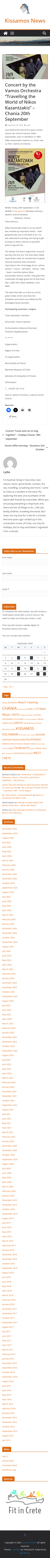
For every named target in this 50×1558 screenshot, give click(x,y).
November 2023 (9, 987)
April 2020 (7, 1182)
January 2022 (8, 1087)
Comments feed (9, 1465)
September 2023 (10, 996)
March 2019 (7, 1241)
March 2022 (7, 1078)
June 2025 (6, 901)
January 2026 (8, 869)
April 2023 (7, 1019)
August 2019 (8, 1218)
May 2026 (6, 851)
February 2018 (9, 1299)
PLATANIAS (34, 739)
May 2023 (6, 1014)
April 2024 (7, 964)
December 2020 (9, 1146)
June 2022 (6, 1064)
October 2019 (8, 1209)
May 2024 (6, 960)
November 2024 (9, 933)
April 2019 (7, 1236)
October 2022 (8, 1046)
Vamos (32, 748)
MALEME (40, 734)
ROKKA (33, 744)
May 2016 (6, 1395)
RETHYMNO (19, 744)
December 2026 (9, 829)
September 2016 (10, 1376)
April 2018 (7, 1290)
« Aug (4, 686)
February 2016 (9, 1408)
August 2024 (8, 946)
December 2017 (9, 1309)
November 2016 (9, 1367)
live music (31, 735)
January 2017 (8, 1358)
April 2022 (7, 1073)
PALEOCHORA (19, 739)
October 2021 (8, 1100)
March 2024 (7, 969)
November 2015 (9, 1422)
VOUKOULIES (19, 753)
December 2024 (9, 928)
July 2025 (6, 896)
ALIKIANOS (13, 702)
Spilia (10, 748)
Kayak (13, 729)
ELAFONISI (37, 715)
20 (31, 668)
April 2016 (7, 1399)
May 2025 (6, 905)
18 (18, 668)
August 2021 (8, 1109)
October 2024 (8, 937)
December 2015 (9, 1417)
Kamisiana (6, 729)
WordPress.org (9, 1470)
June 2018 (6, 1281)
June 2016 (6, 1390)
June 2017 (6, 1336)
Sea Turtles (41, 744)
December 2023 (9, 982)
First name (7, 557)
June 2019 (6, 1227)
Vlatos (38, 748)
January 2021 (8, 1141)
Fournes (27, 719)
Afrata (4, 703)
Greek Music (28, 723)
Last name (7, 573)
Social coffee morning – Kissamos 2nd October (24, 447)
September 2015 (10, 1431)
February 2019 (9, 1245)
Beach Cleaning (28, 702)
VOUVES (29, 753)
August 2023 (8, 1001)
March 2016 (7, 1404)
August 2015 (8, 1435)
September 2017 (10, 1322)
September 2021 (10, 1105)
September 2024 (10, 942)
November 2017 (9, 1313)
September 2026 (10, 833)
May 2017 (6, 1340)
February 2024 (9, 973)
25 (18, 674)
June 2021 (6, 1118)
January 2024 (8, 978)
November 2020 (9, 1150)
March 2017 (7, 1349)
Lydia (28, 125)
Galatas (34, 719)
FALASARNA (7, 719)
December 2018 (9, 1254)
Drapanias (24, 715)
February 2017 (9, 1354)
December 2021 (9, 1091)
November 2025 (9, 878)
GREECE (18, 722)
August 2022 (8, 1055)
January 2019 (8, 1250)
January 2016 (8, 1413)
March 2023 (7, 1023)
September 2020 (10, 1159)
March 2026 (7, 860)
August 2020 (8, 1164)
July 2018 (6, 1277)
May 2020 (6, 1177)
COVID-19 (31, 709)
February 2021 (9, 1136)
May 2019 (6, 1232)
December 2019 (9, 1200)
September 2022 (10, 1050)
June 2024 (6, 955)
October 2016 (8, 1372)
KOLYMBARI (10, 734)
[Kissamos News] (5, 33)
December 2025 (9, 874)
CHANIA (9, 708)
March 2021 (7, 1132)
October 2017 (8, 1318)
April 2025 (7, 910)
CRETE (15, 714)
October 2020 (8, 1155)
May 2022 (6, 1069)
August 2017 (8, 1327)
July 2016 (6, 1386)
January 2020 (8, 1195)
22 (44, 668)
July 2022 (6, 1059)
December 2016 (9, 1363)
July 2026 (6, 842)
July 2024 (6, 951)
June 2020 (6, 1173)
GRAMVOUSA (7, 723)
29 (44, 674)
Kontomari (23, 735)
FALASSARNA (19, 719)
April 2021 (7, 1127)
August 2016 (8, 1381)
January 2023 (8, 1032)
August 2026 (8, 838)
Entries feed (7, 1460)
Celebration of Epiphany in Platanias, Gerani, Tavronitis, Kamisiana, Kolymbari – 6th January (24, 777)
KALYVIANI (38, 723)
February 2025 (9, 919)
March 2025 (7, 915)
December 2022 (9, 1037)
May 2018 (6, 1286)
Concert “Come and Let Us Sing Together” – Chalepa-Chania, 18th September (23, 434)
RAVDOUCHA (8, 744)
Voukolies (9, 753)
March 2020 (7, 1186)
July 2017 (6, 1331)
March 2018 (7, 1295)
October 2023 (8, 992)
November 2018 (9, 1259)
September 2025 (10, 887)
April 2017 (7, 1345)
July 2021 (6, 1114)
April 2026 (7, 856)
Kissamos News (25, 20)
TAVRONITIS (22, 748)
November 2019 (9, 1204)
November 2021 (9, 1096)
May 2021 (6, 1123)
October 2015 (8, 1426)
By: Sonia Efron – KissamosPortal (17, 795)
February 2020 (9, 1191)
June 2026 (6, 847)
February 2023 (9, 1028)
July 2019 (6, 1223)
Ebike (30, 715)
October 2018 (8, 1263)
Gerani (41, 719)
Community (21, 709)
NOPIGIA (6, 739)
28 (38, 674)
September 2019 (10, 1213)
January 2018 (8, 1304)
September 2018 (10, 1268)
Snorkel (5, 748)
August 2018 (8, 1272)
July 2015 (6, 1440)
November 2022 (9, 1041)
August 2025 (8, 892)
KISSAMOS (25, 728)
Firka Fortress (19, 211)
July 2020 (6, 1168)
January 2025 (8, 924)
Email (5, 589)
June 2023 (6, 1010)
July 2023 (6, 1005)
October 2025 (8, 883)
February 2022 (9, 1082)
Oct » (11, 686)
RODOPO (26, 744)
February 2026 (9, 865)
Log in (5, 1456)
